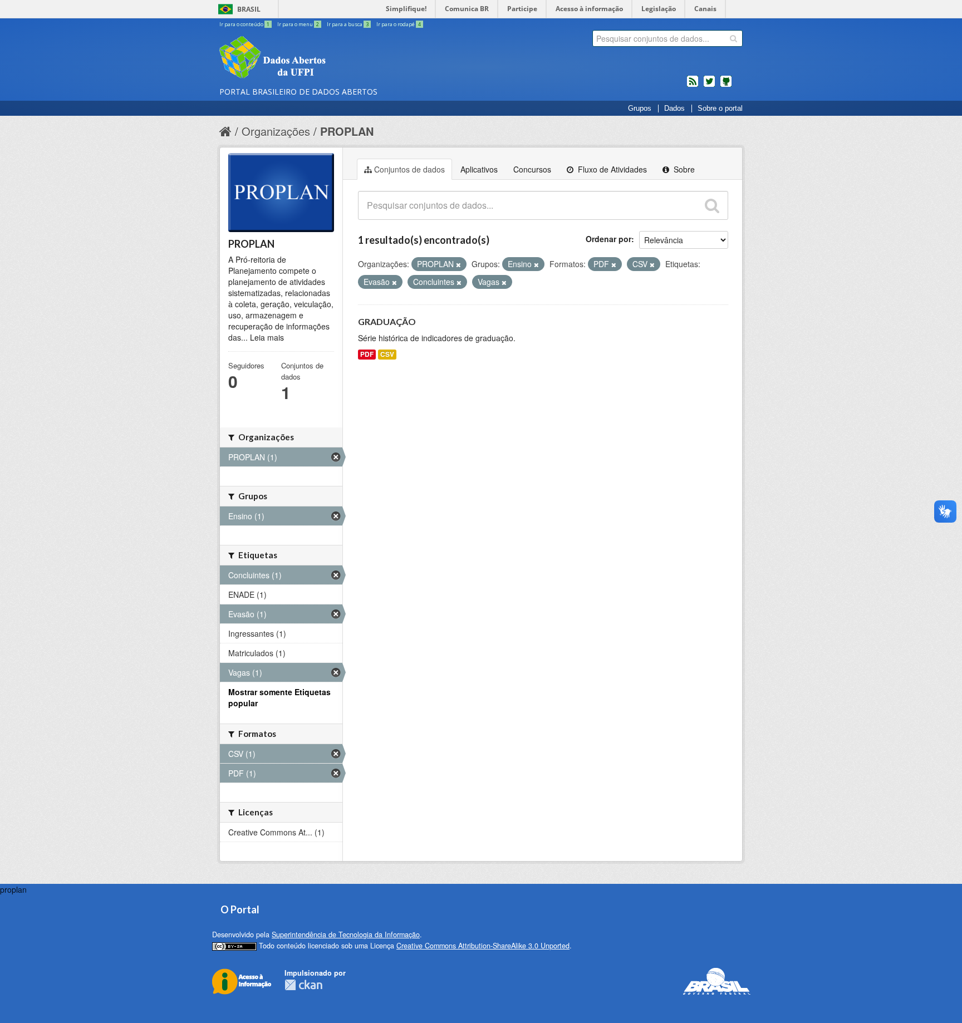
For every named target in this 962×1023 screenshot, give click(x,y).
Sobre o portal (720, 108)
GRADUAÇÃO (387, 321)
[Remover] (458, 264)
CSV (387, 354)
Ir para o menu (298, 24)
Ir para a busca (348, 24)
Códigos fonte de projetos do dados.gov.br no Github (726, 86)
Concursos (532, 169)
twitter (709, 86)
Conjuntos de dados (409, 169)
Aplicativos (479, 169)
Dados (674, 108)
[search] (733, 38)
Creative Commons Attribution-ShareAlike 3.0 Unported (483, 946)
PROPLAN (347, 131)
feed (692, 86)
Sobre (683, 169)
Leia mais (267, 337)
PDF (367, 354)
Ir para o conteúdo (244, 24)
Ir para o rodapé (398, 24)
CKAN (303, 985)
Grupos (639, 108)
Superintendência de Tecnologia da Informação (346, 934)
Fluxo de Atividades (611, 169)
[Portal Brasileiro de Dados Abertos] (339, 58)
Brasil (249, 9)
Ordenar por (608, 238)
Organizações (276, 131)
